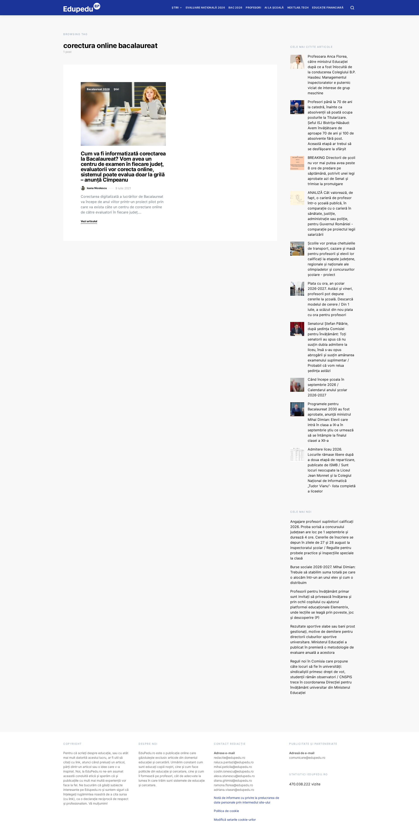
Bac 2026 (235, 7)
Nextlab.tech (298, 7)
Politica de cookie (226, 811)
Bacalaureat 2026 (98, 89)
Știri (175, 7)
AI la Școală (274, 7)
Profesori (253, 7)
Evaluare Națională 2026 (205, 7)
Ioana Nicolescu (97, 188)
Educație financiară (327, 7)
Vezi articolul (89, 221)
